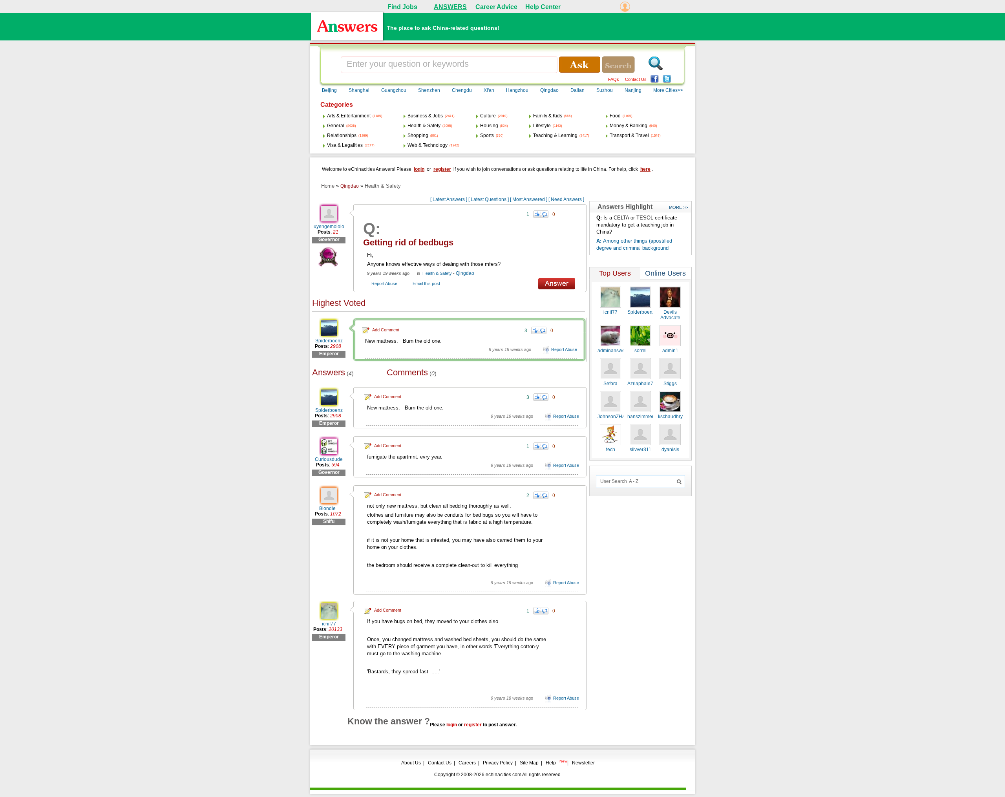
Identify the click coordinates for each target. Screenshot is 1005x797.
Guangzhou (393, 90)
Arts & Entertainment (349, 116)
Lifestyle (542, 125)
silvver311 (640, 449)
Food (615, 116)
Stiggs (670, 383)
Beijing (329, 90)
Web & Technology (427, 145)
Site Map (529, 763)
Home (327, 186)
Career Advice (496, 7)
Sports (487, 135)
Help (551, 763)
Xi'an (489, 90)
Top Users (615, 273)
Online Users (665, 273)
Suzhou (604, 90)
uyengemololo (329, 226)
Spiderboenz (329, 341)
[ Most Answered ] (528, 199)
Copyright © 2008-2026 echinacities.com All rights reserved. (498, 774)
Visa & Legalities (345, 145)
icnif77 (329, 624)
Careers (467, 763)
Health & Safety (423, 125)
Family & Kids (547, 116)
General (335, 125)
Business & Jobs (425, 116)
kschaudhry (670, 416)
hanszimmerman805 (649, 416)
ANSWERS (450, 7)
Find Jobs (402, 7)
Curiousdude (329, 459)
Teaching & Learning (555, 135)
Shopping (417, 135)
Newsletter (583, 763)
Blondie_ (328, 508)
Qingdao (549, 90)
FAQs (613, 79)
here (645, 169)
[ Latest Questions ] (488, 199)
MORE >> (678, 207)
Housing (489, 125)
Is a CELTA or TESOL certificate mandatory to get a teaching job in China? (636, 225)
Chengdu (462, 90)
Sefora (610, 383)
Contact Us (636, 79)
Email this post (426, 283)
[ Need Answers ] (566, 199)
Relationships (341, 135)
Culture (488, 116)
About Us (411, 763)
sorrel (640, 350)
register (442, 169)
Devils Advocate (670, 314)
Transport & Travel (629, 135)
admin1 (670, 350)
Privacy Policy (498, 763)
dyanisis (670, 449)
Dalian (577, 90)
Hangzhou (517, 90)
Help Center (543, 7)
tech (610, 449)
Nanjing (633, 90)
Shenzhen (429, 90)
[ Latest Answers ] (448, 199)
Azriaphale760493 (647, 383)
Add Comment (385, 329)
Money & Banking (628, 125)
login (419, 169)
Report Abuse (384, 283)
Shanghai (359, 90)
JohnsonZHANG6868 (620, 416)
